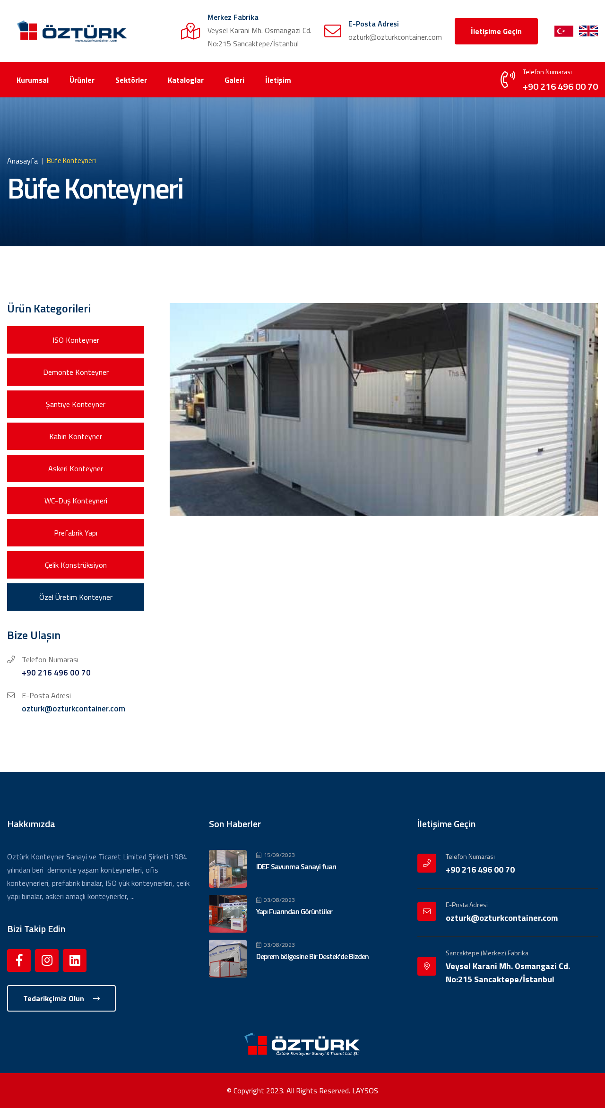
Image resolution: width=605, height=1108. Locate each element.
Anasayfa (22, 160)
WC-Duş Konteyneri (75, 500)
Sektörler (131, 80)
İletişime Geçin (496, 31)
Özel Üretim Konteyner (75, 597)
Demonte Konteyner (76, 372)
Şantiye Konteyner (75, 404)
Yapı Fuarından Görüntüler (294, 911)
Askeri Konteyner (75, 468)
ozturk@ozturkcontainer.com (73, 708)
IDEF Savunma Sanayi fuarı (296, 866)
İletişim (278, 80)
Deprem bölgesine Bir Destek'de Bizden (312, 956)
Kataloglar (186, 80)
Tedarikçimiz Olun (54, 998)
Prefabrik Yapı (75, 532)
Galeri (234, 80)
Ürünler (82, 80)
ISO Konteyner (75, 340)
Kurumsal (33, 80)
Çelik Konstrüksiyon (76, 565)
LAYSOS (365, 1090)
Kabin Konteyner (75, 436)
